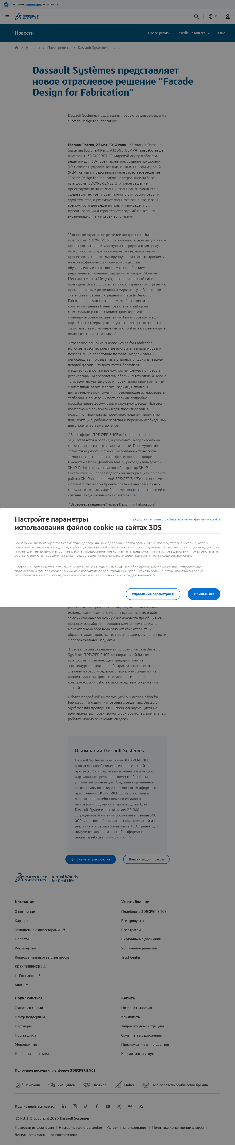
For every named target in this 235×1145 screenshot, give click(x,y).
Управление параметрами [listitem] (153, 594)
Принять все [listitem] (204, 594)
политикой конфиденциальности (128, 575)
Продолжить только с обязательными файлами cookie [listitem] (175, 519)
